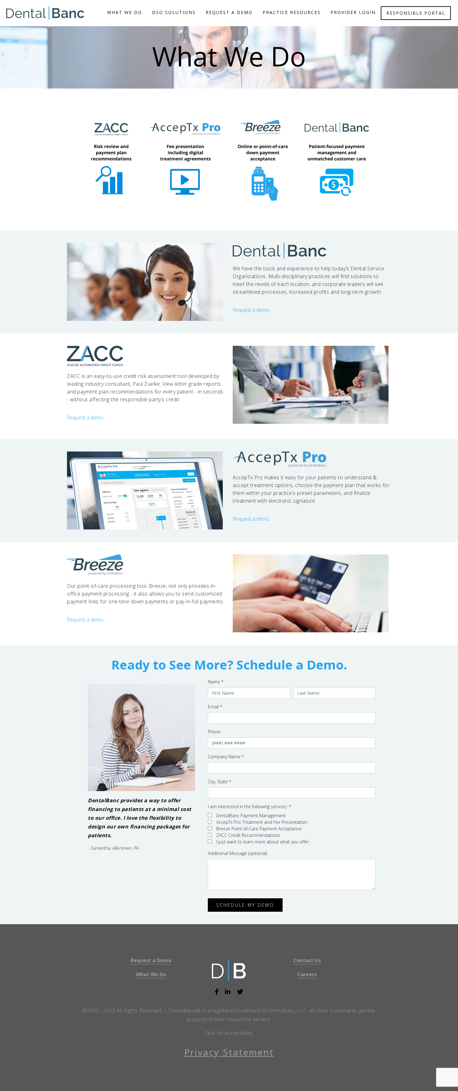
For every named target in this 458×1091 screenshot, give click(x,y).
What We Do (124, 12)
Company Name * (226, 757)
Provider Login (353, 12)
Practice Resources (292, 12)
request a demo (229, 12)
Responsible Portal (415, 13)
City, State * (219, 781)
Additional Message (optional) (237, 853)
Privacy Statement (229, 1052)
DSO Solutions (174, 12)
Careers (307, 974)
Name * (215, 682)
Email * (215, 707)
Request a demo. (251, 310)
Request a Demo (151, 960)
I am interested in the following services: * (249, 806)
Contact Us (307, 960)
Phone (214, 732)
